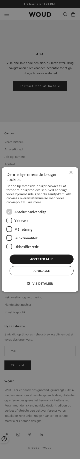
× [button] (70, 172)
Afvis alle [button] (42, 271)
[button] (40, 283)
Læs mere (34, 202)
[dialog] (40, 229)
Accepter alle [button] (41, 259)
